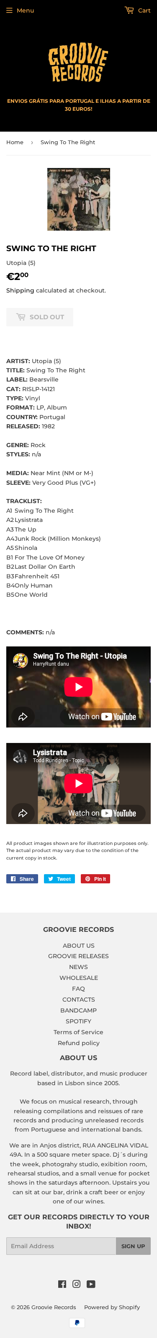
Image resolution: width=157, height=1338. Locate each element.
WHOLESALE (78, 978)
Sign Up (133, 1246)
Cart (143, 10)
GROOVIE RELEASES (78, 956)
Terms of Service (78, 1032)
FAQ (78, 988)
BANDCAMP (78, 1010)
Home (14, 142)
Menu (25, 10)
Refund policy (79, 1043)
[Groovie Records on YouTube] (91, 1285)
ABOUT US (79, 945)
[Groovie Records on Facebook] (62, 1285)
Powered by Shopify (112, 1307)
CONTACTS (78, 999)
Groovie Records (53, 1307)
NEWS (78, 967)
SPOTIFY (78, 1021)
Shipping (20, 290)
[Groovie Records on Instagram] (76, 1285)
